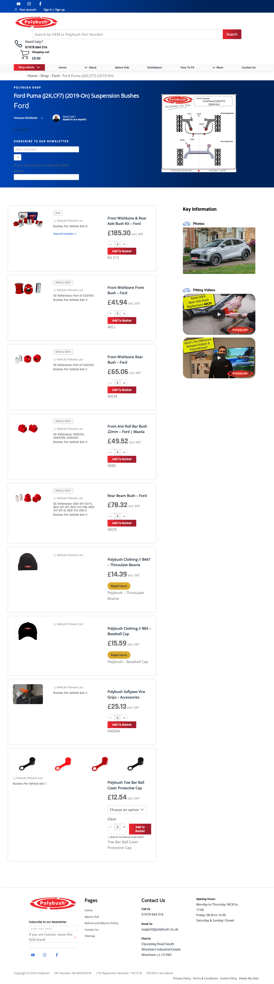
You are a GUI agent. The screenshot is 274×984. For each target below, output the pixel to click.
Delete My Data (249, 978)
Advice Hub (122, 67)
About (92, 67)
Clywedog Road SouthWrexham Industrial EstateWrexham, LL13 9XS (161, 949)
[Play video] (219, 314)
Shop (44, 75)
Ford (55, 75)
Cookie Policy (228, 978)
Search (231, 34)
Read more (119, 586)
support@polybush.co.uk (159, 929)
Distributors (154, 67)
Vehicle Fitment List (69, 220)
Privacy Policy (182, 978)
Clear (112, 818)
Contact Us (249, 67)
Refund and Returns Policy (101, 923)
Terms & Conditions (205, 978)
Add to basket (122, 251)
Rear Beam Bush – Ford (127, 495)
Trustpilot (22, 129)
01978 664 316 (152, 914)
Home (62, 67)
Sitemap (90, 936)
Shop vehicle (26, 67)
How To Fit (187, 67)
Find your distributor (26, 118)
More (219, 67)
